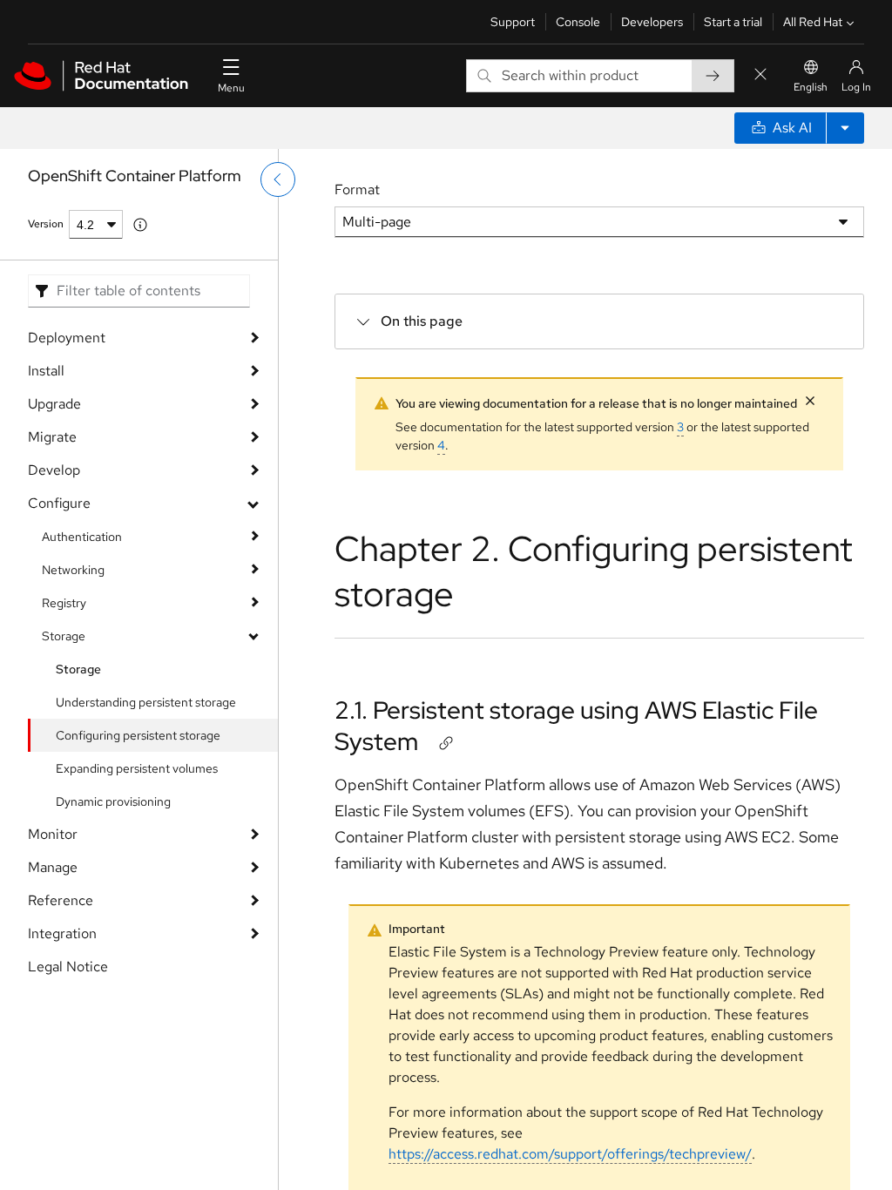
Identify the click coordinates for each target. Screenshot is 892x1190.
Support (512, 22)
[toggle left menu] (277, 179)
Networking (73, 570)
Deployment (66, 337)
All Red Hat (812, 22)
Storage (63, 636)
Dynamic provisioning (113, 801)
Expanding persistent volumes (137, 768)
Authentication (82, 536)
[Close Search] (760, 75)
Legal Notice (68, 966)
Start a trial (733, 22)
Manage (53, 867)
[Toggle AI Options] (845, 128)
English (811, 87)
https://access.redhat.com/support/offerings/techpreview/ (570, 1154)
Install (46, 371)
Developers (652, 22)
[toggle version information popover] (140, 225)
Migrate (52, 437)
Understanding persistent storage (146, 702)
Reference (60, 900)
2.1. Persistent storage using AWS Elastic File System (576, 725)
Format (357, 189)
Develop (54, 470)
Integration (62, 933)
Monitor (53, 834)
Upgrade (54, 404)
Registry (64, 603)
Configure (59, 503)
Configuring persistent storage (138, 735)
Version (46, 224)
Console (578, 22)
